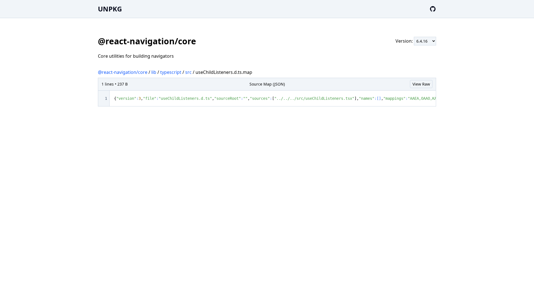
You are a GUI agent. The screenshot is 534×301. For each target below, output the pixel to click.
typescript (170, 72)
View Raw (421, 84)
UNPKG (110, 8)
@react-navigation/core (122, 72)
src (188, 72)
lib (153, 72)
